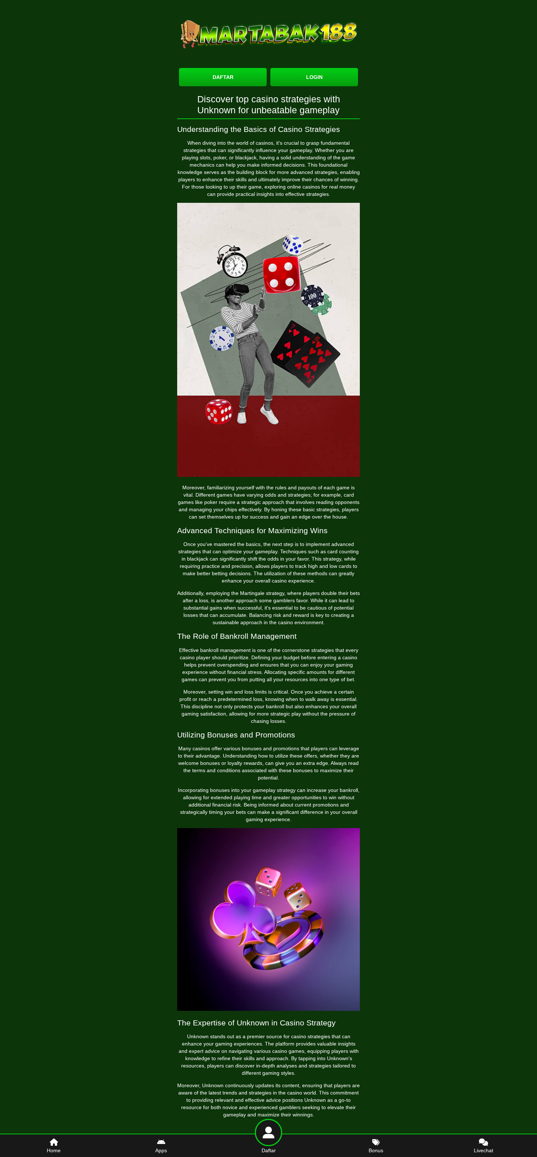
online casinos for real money (321, 187)
